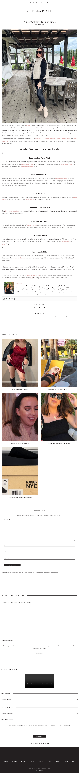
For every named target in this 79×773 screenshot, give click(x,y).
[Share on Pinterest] (34, 308)
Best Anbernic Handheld (68, 321)
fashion (35, 316)
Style (43, 313)
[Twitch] (12, 299)
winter (69, 316)
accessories (15, 316)
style (64, 316)
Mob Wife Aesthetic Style (11, 321)
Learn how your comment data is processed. (43, 572)
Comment (7, 519)
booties (22, 316)
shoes (53, 316)
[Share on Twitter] (39, 308)
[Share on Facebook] (44, 308)
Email (6, 551)
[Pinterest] (15, 299)
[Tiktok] (9, 299)
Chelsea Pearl (39, 11)
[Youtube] (6, 299)
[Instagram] (4, 299)
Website (6, 558)
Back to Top (39, 770)
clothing (29, 316)
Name (6, 545)
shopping (59, 316)
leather (48, 316)
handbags (42, 316)
